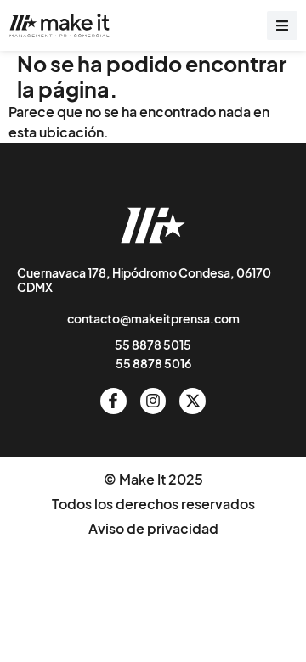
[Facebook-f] (113, 401)
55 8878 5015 (153, 344)
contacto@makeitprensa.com (153, 318)
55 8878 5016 (153, 363)
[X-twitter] (192, 401)
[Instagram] (153, 401)
